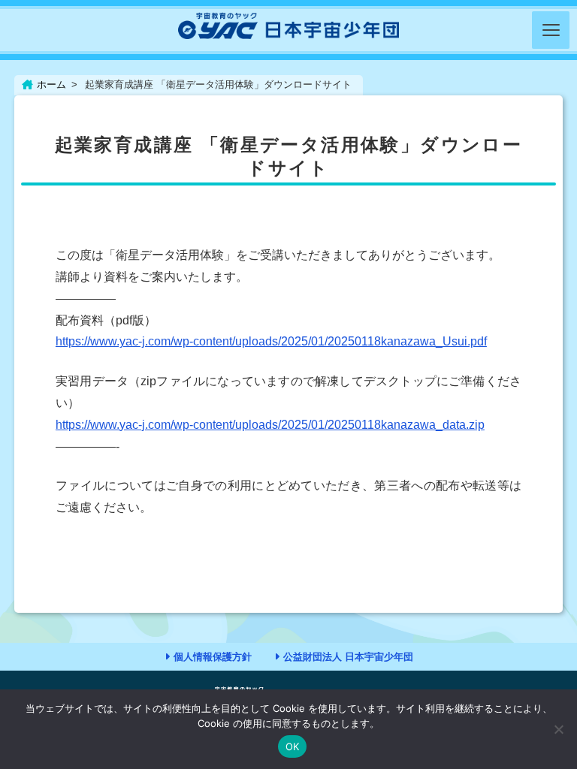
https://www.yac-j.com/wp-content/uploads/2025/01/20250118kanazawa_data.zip (270, 424)
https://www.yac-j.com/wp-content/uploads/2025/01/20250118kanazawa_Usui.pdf (271, 341)
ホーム (51, 84)
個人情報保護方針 (213, 657)
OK (292, 746)
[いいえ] (558, 729)
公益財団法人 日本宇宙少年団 (348, 657)
